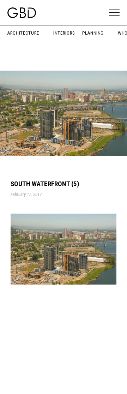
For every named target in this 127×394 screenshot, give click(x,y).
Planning (93, 33)
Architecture (23, 33)
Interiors (64, 33)
